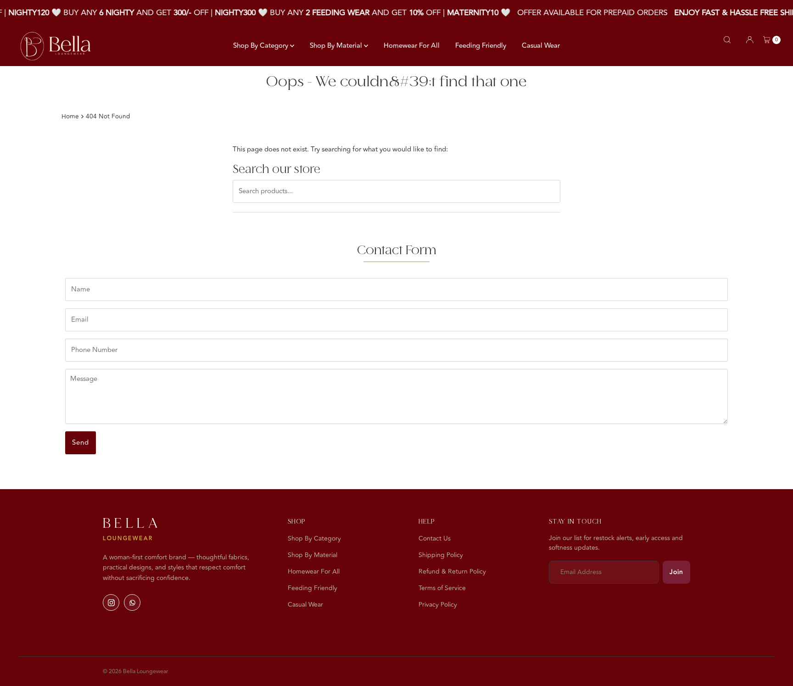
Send (80, 442)
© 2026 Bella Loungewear (135, 671)
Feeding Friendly (480, 45)
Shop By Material (337, 45)
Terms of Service (442, 588)
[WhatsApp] (132, 602)
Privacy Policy (438, 604)
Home (70, 116)
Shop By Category (261, 45)
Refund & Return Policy (452, 571)
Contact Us (435, 538)
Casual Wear (541, 45)
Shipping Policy (441, 555)
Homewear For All (412, 45)
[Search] (727, 39)
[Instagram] (111, 602)
